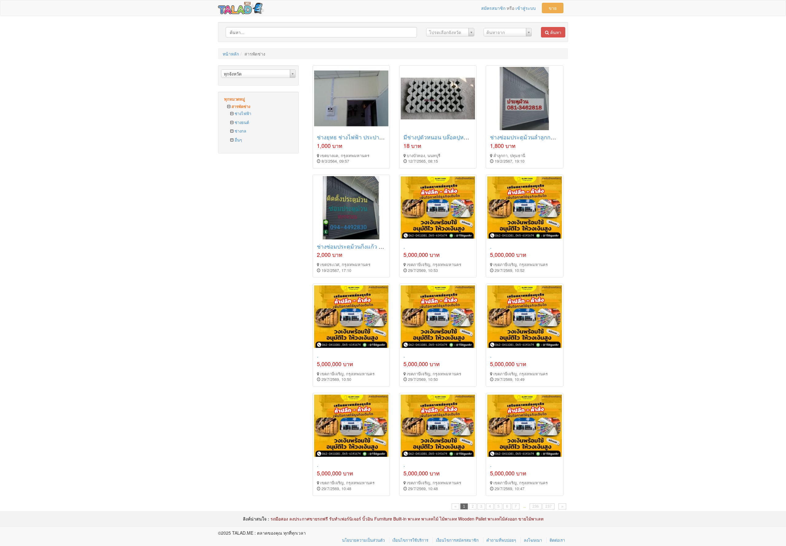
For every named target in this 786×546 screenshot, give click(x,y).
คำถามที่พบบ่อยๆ (501, 540)
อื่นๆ (237, 140)
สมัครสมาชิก (493, 8)
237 (548, 506)
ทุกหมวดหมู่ (234, 99)
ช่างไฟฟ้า (242, 113)
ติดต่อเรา (557, 540)
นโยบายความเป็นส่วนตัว (363, 540)
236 (535, 506)
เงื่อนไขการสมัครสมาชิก (457, 540)
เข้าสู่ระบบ (526, 8)
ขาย (553, 8)
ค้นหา (555, 32)
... (524, 506)
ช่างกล (239, 131)
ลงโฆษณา (533, 540)
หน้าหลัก (231, 54)
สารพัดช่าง (240, 106)
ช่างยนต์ (241, 122)
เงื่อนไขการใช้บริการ (410, 540)
